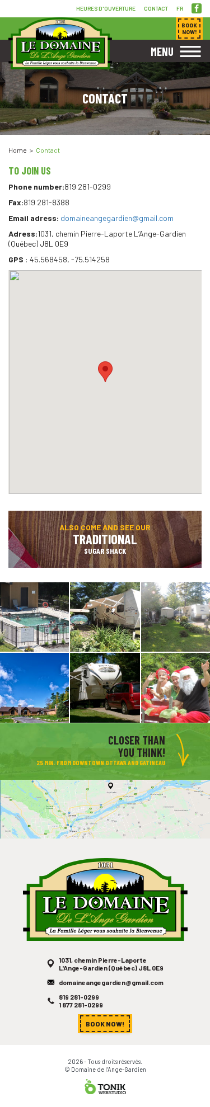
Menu (162, 51)
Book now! (105, 1024)
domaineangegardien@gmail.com (117, 218)
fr (179, 8)
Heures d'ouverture (106, 8)
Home (17, 150)
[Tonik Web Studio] (105, 1085)
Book (189, 28)
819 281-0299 (79, 997)
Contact (156, 8)
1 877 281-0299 (81, 1005)
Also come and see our (105, 538)
